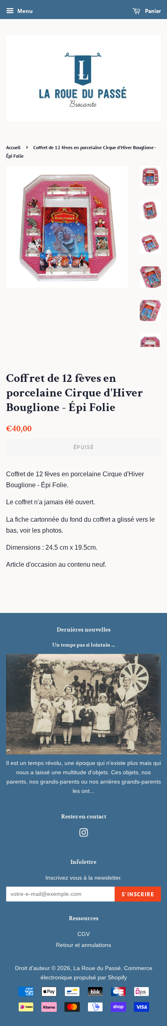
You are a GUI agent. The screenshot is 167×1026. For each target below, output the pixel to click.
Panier (152, 11)
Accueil (13, 147)
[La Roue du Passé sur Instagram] (83, 834)
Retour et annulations (83, 945)
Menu (24, 11)
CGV (83, 934)
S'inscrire (138, 894)
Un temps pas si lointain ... (83, 645)
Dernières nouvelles (84, 630)
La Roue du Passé (97, 968)
